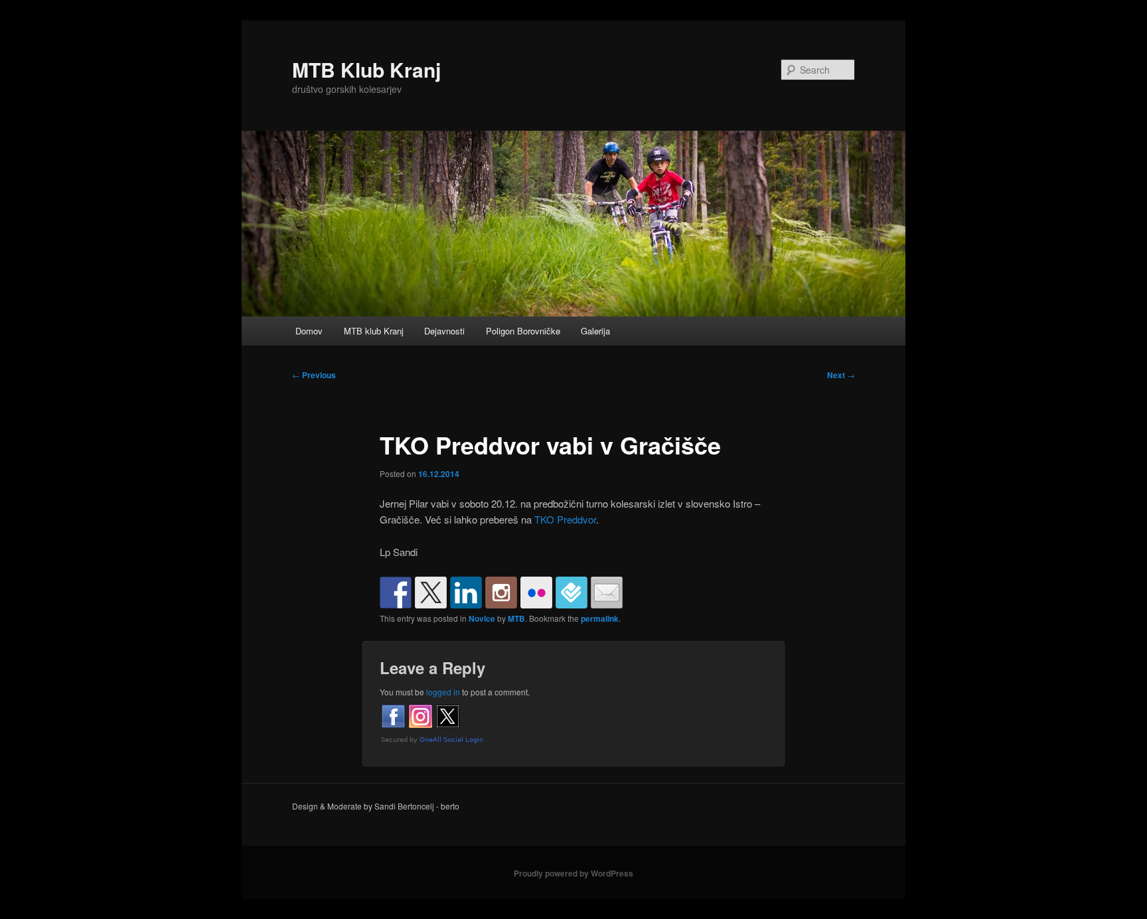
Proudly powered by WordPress (573, 873)
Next (841, 375)
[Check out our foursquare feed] (571, 592)
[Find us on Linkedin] (466, 592)
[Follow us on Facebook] (396, 592)
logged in (443, 691)
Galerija (595, 330)
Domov (309, 330)
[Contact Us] (607, 592)
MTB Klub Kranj (366, 69)
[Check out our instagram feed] (501, 592)
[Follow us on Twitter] (431, 592)
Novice (482, 618)
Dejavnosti (444, 330)
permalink (600, 618)
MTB (516, 618)
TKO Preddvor (565, 519)
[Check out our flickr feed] (536, 592)
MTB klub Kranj (374, 330)
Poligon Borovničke (523, 330)
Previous (314, 375)
